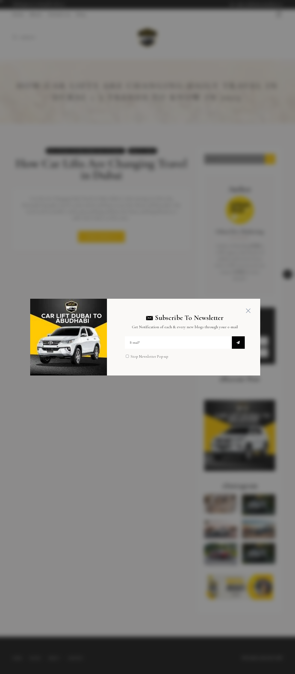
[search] (238, 342)
